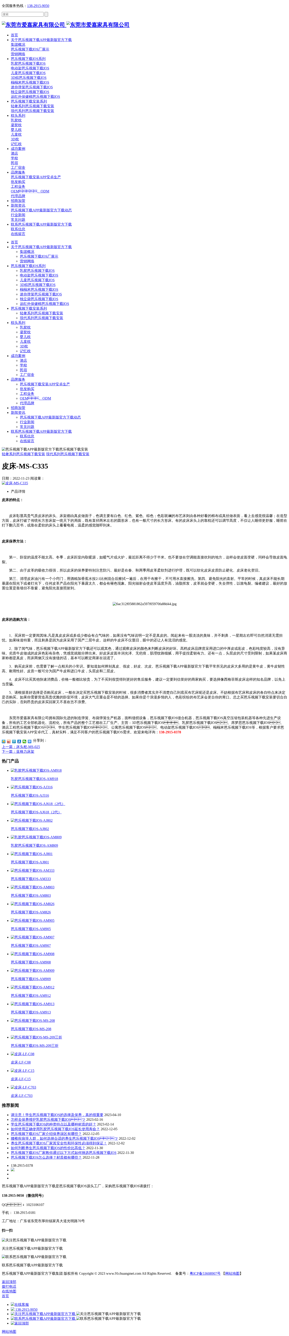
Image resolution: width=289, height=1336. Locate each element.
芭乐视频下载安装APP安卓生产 (45, 384)
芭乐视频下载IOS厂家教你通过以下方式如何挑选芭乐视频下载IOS (64, 1153)
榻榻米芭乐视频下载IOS (39, 289)
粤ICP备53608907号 (205, 1273)
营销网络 (27, 261)
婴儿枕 (25, 337)
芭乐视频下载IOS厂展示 (39, 256)
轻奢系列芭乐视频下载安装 (41, 313)
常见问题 (27, 427)
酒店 (23, 360)
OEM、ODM (35, 398)
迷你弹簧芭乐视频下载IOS (41, 294)
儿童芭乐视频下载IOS (37, 280)
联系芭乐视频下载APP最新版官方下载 (41, 431)
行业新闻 (27, 422)
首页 (14, 242)
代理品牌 (27, 403)
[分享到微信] (24, 741)
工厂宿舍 (27, 375)
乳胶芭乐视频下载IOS (37, 270)
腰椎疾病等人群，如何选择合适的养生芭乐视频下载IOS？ (64, 1138)
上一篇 (21, 747)
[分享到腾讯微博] (14, 741)
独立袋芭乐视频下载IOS (39, 299)
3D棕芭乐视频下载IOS (38, 285)
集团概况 (27, 252)
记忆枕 (25, 351)
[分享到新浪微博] (9, 741)
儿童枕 (25, 341)
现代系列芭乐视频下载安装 (41, 318)
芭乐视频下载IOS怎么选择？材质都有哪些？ (46, 1157)
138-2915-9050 (38, 6)
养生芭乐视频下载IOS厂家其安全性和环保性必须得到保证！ (59, 1143)
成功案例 (18, 356)
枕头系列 (18, 323)
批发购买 (27, 389)
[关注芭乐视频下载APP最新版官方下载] (43, 1314)
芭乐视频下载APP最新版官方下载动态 (50, 417)
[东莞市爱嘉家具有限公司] (66, 25)
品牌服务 (18, 379)
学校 (23, 365)
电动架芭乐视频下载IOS (39, 275)
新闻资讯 (18, 412)
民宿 (23, 370)
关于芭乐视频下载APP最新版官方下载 (41, 247)
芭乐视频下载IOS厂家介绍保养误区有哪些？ (46, 1134)
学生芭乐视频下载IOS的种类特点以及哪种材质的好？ (53, 1124)
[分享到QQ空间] (4, 741)
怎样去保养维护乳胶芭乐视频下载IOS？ (48, 1119)
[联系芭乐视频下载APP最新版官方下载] (43, 1318)
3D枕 (24, 346)
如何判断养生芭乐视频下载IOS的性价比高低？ (48, 1148)
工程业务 (27, 394)
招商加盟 (18, 408)
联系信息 (27, 436)
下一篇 (18, 751)
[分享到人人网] (19, 741)
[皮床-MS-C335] (15, 483)
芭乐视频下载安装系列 (29, 308)
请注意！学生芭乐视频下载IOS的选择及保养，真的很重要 (57, 1115)
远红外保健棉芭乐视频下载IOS (44, 304)
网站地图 (232, 1273)
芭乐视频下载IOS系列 (28, 266)
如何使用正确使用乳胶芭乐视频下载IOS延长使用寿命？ (55, 1129)
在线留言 (27, 441)
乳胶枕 (25, 327)
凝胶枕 (25, 332)
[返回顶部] (20, 1323)
